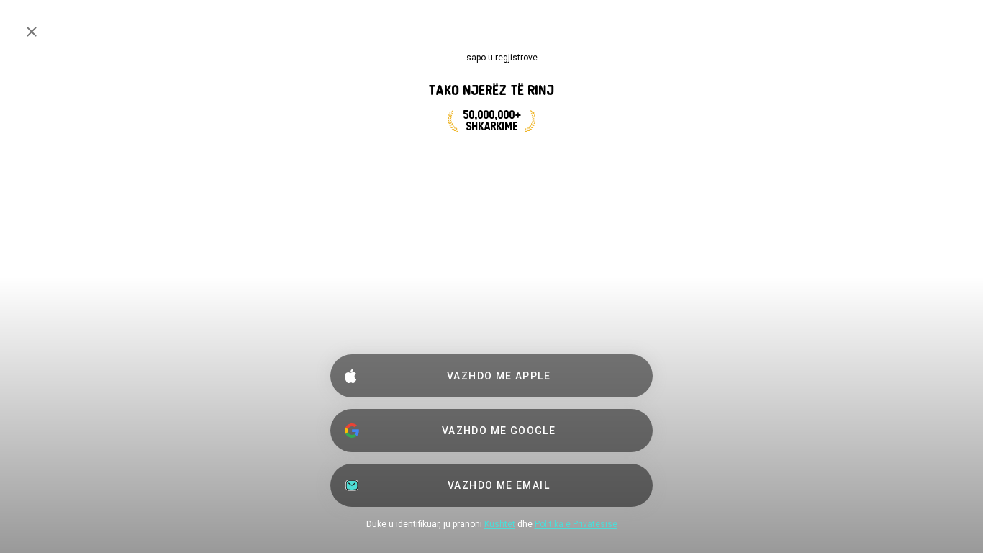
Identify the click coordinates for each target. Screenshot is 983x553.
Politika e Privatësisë (576, 524)
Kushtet (499, 524)
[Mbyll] (31, 31)
